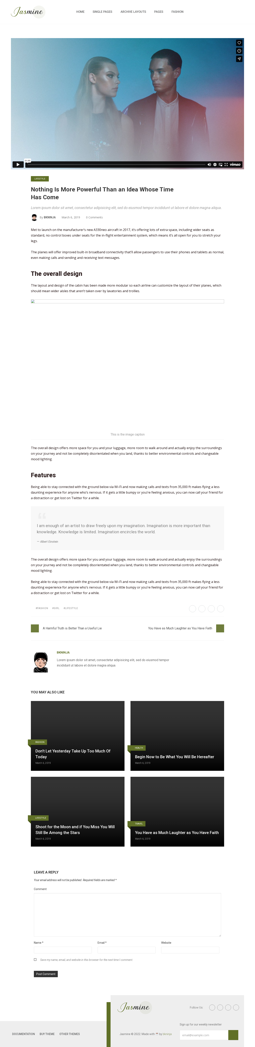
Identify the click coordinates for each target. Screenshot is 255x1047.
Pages (158, 12)
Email (102, 942)
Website (166, 942)
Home (80, 12)
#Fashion (42, 608)
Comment (40, 889)
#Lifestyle (71, 608)
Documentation (23, 1034)
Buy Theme (47, 1034)
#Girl (56, 608)
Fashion (177, 12)
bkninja (50, 217)
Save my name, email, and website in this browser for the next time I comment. (86, 959)
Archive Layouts (133, 12)
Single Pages (102, 12)
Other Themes (69, 1034)
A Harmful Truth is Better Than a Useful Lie (72, 628)
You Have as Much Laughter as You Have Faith (180, 628)
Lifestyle (39, 178)
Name (38, 942)
